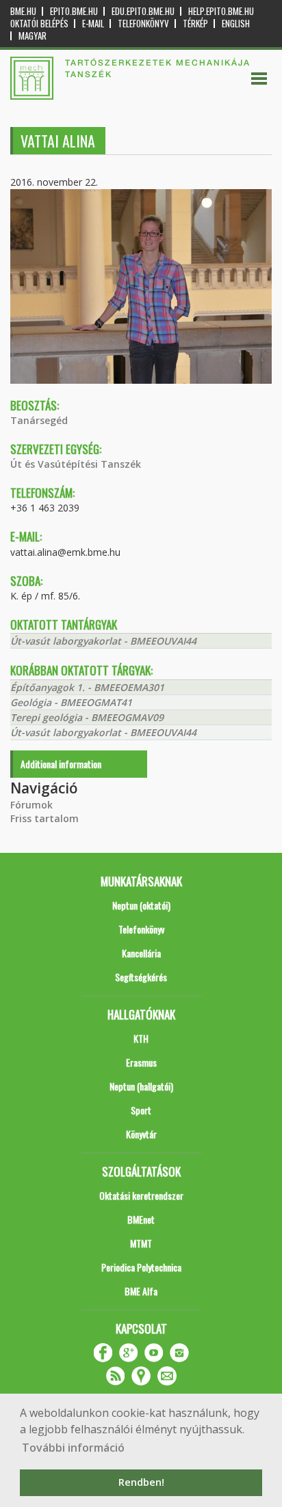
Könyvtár (141, 1134)
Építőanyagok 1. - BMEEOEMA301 (87, 687)
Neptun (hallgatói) (141, 1086)
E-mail (93, 23)
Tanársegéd (39, 420)
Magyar (32, 35)
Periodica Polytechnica (141, 1267)
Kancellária (141, 953)
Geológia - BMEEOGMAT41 (71, 702)
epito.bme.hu (74, 11)
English (236, 23)
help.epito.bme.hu (221, 11)
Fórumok (31, 804)
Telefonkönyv (143, 23)
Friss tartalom (44, 818)
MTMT (141, 1243)
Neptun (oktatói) (141, 905)
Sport (141, 1110)
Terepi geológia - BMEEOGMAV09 (87, 717)
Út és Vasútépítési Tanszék (75, 463)
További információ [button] (73, 1447)
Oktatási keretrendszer (141, 1195)
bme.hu (23, 11)
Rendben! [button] (141, 1482)
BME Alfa (141, 1291)
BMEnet (141, 1219)
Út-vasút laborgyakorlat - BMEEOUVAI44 (103, 640)
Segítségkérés (141, 977)
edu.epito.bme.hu (143, 11)
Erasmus (141, 1062)
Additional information (61, 764)
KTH (141, 1038)
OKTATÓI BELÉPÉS (39, 23)
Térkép (195, 23)
